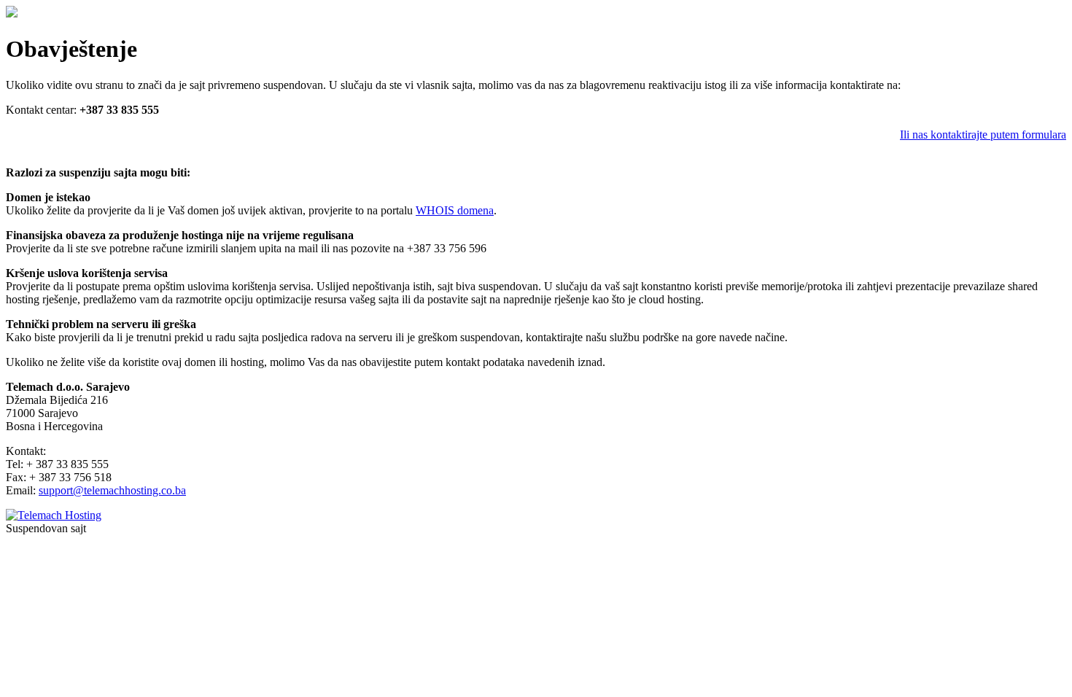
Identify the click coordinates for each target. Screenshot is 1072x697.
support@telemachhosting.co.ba (112, 490)
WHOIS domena (455, 210)
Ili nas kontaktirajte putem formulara (983, 134)
